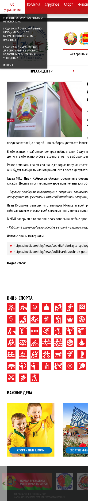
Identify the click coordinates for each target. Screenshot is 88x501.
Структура (52, 4)
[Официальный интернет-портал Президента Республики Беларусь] (27, 481)
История (8, 65)
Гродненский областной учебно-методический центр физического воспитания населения (22, 34)
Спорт (68, 4)
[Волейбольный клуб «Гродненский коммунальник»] (64, 481)
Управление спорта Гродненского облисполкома (22, 19)
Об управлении (12, 7)
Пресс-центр (41, 71)
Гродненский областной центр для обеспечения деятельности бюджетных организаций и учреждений (22, 52)
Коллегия (33, 4)
